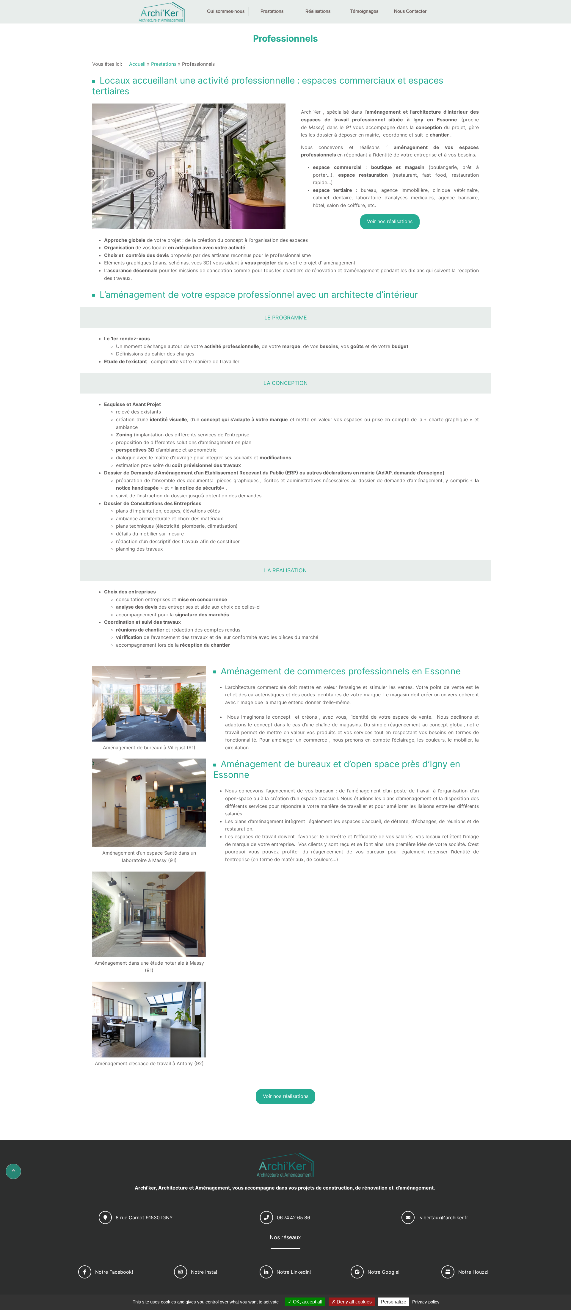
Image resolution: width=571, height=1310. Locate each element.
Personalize (393, 1301)
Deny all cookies (353, 1301)
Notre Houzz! (473, 1272)
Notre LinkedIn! (294, 1272)
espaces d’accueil (361, 821)
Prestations (163, 64)
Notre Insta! (204, 1272)
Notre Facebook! (114, 1272)
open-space (238, 798)
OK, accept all (307, 1301)
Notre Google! (383, 1272)
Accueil (137, 64)
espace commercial (337, 167)
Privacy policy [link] (426, 1301)
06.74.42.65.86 (293, 1217)
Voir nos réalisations (389, 221)
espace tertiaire (332, 190)
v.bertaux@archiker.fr (444, 1217)
